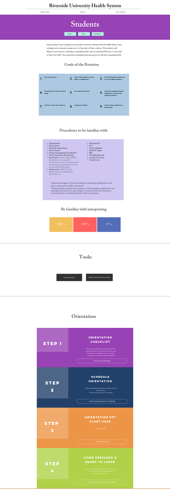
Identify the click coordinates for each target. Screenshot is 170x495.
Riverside (58, 6)
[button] (102, 401)
